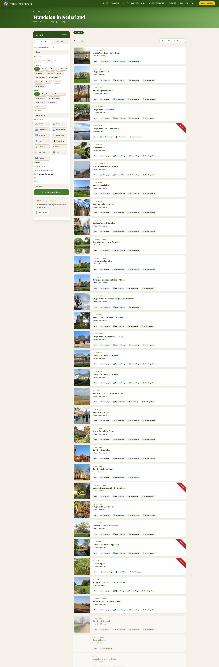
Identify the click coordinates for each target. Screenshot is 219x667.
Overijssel (39, 82)
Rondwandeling (41, 129)
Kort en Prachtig (54, 98)
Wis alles (64, 35)
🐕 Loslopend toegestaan (45, 174)
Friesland (64, 69)
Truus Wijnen (51, 103)
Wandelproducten (157, 3)
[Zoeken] (193, 3)
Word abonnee (207, 3)
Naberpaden (39, 103)
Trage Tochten (46, 94)
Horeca (56, 147)
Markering (40, 135)
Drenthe (44, 69)
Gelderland (39, 73)
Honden (37, 163)
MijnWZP (172, 3)
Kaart (60, 42)
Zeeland (57, 82)
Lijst (43, 42)
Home (105, 3)
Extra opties (39, 120)
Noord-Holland (53, 77)
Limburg (59, 73)
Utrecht (48, 82)
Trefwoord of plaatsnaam (44, 48)
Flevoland (54, 69)
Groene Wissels (59, 94)
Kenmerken (38, 111)
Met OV (39, 124)
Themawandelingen (136, 3)
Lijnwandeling (59, 129)
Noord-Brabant (40, 77)
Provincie (38, 65)
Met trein (57, 124)
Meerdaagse (40, 152)
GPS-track (40, 147)
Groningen (50, 73)
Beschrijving (58, 135)
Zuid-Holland (40, 86)
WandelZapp (58, 141)
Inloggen (184, 3)
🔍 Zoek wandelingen (51, 192)
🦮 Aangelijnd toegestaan (45, 170)
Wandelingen (117, 3)
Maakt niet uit (41, 166)
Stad (56, 152)
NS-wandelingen (41, 107)
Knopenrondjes (40, 98)
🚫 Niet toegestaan (43, 178)
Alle (37, 69)
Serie (36, 90)
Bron (36, 182)
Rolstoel (39, 158)
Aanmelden (43, 212)
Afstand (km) (39, 57)
